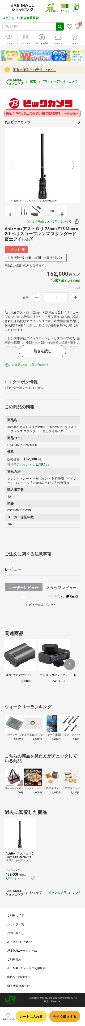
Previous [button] (15, 165)
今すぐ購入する (64, 1016)
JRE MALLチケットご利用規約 (26, 968)
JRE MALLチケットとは (22, 950)
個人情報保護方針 (18, 986)
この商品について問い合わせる (52, 221)
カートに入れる (31, 1016)
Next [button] (70, 165)
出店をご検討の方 (18, 977)
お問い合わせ (15, 933)
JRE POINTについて (20, 942)
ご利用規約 (14, 959)
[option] (42, 165)
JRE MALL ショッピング (14, 81)
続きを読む (42, 351)
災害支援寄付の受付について (34, 70)
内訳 (77, 287)
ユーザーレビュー (23, 588)
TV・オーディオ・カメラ (61, 81)
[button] (70, 664)
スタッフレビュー (61, 588)
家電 (33, 81)
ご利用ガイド (15, 915)
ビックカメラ (20, 122)
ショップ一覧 (15, 924)
